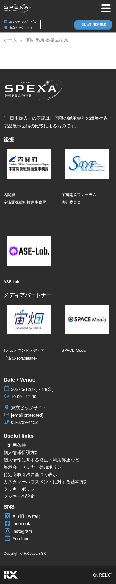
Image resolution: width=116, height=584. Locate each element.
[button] (93, 25)
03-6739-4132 (24, 422)
